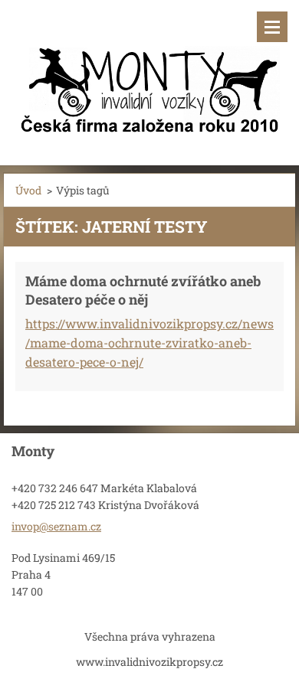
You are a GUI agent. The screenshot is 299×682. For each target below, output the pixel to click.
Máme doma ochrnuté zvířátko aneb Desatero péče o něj (143, 290)
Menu (272, 26)
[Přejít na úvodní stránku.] (149, 73)
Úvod (28, 190)
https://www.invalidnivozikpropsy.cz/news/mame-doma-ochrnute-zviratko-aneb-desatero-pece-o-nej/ (149, 342)
